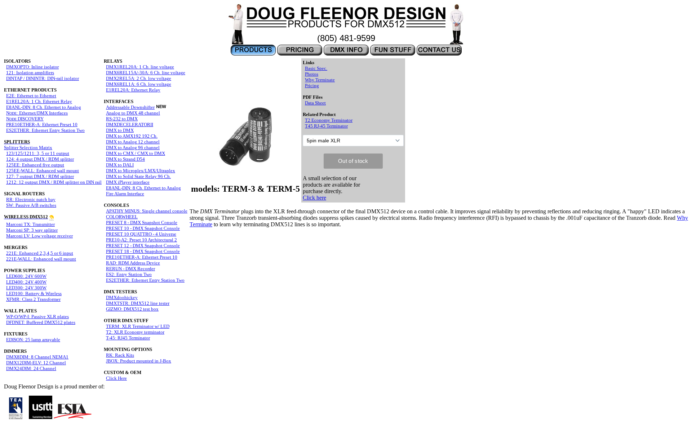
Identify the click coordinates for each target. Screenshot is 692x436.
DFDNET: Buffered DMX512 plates (40, 322)
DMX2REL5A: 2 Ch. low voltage (138, 78)
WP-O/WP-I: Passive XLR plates (37, 316)
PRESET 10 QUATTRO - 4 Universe (141, 234)
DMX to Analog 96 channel (133, 147)
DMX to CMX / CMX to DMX (135, 153)
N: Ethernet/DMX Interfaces (37, 113)
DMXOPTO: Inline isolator (32, 67)
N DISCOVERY (25, 118)
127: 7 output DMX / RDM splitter (40, 176)
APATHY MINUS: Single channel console (146, 211)
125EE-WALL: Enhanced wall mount (42, 170)
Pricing (312, 85)
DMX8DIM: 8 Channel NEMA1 (37, 357)
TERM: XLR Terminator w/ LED (137, 326)
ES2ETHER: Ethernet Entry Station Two (45, 130)
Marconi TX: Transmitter (30, 224)
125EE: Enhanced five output (35, 165)
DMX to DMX (120, 130)
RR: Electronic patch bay (31, 199)
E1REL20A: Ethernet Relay (133, 90)
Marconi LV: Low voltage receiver (39, 236)
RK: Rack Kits (120, 355)
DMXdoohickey (122, 297)
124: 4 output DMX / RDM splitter (40, 159)
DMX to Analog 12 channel (133, 141)
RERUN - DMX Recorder (130, 268)
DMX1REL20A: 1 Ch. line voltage (140, 67)
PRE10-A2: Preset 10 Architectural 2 (141, 240)
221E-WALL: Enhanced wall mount (41, 259)
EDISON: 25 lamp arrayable (33, 339)
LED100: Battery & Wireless (34, 293)
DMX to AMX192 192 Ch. (132, 136)
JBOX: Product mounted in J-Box (138, 361)
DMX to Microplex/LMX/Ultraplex (140, 170)
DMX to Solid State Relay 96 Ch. (138, 176)
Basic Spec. (316, 68)
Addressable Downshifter (130, 107)
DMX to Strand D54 (125, 159)
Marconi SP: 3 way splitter (32, 230)
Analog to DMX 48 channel (133, 113)
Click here (314, 198)
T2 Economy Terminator (328, 120)
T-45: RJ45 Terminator (128, 338)
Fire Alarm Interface (125, 193)
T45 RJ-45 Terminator (326, 126)
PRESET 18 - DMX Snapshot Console (143, 251)
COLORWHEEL (122, 216)
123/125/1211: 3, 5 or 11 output (37, 153)
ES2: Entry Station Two (129, 274)
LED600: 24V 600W (26, 276)
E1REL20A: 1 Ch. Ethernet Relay (39, 101)
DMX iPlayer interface (128, 182)
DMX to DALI (120, 165)
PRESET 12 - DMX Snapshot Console (143, 245)
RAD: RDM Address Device (133, 263)
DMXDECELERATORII (129, 124)
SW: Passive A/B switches (31, 205)
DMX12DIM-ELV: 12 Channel (36, 362)
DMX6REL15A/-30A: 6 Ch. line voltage (145, 72)
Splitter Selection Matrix (28, 144)
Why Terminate (320, 80)
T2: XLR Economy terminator (135, 332)
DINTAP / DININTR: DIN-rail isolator (42, 78)
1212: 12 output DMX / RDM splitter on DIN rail (54, 182)
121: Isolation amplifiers (30, 72)
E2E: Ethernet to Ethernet (31, 95)
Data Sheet (315, 103)
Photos (311, 74)
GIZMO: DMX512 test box (132, 309)
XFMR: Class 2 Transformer (33, 299)
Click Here (116, 378)
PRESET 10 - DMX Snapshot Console (143, 228)
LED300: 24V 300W (26, 287)
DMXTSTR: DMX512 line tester (137, 303)
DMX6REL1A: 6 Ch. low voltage (138, 84)
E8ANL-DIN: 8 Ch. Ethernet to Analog (43, 107)
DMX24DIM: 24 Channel (31, 368)
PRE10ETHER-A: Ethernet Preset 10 (41, 124)
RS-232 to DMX (122, 118)
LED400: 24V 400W (26, 282)
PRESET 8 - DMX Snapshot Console (141, 222)
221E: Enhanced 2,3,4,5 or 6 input (39, 253)
